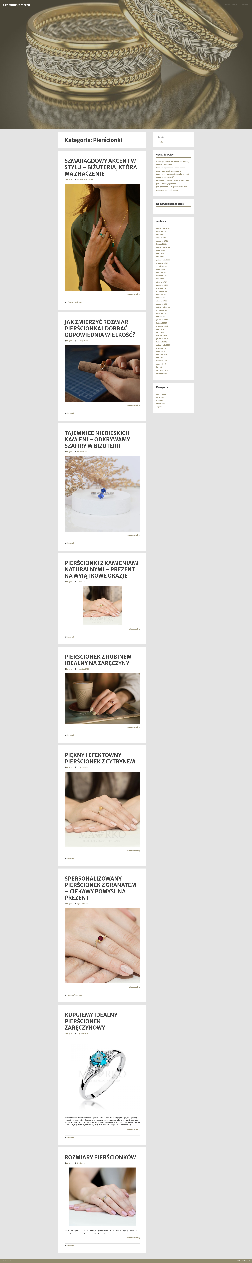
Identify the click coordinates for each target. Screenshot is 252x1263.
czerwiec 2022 (161, 295)
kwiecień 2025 (162, 231)
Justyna (69, 179)
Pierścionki (244, 5)
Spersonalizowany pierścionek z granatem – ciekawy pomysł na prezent (100, 888)
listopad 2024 (161, 244)
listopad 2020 (161, 323)
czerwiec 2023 (161, 272)
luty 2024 (160, 257)
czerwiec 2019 (161, 354)
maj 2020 (160, 329)
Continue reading (133, 294)
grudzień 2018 (162, 370)
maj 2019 (160, 358)
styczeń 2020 (161, 336)
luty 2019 (160, 367)
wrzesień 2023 (162, 263)
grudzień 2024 (162, 241)
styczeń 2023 (161, 282)
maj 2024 (160, 254)
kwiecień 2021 (161, 313)
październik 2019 (163, 345)
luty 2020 (160, 332)
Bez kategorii (161, 394)
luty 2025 (160, 235)
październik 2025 (163, 228)
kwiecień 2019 (161, 361)
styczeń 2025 (161, 238)
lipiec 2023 (160, 269)
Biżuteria (226, 5)
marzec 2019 (161, 364)
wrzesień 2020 (162, 326)
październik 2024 (163, 247)
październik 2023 (163, 260)
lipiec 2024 (160, 250)
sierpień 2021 (161, 310)
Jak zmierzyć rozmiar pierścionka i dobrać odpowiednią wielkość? (100, 328)
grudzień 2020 (162, 320)
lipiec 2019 (160, 351)
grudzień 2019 (162, 339)
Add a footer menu (6, 1260)
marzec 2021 (161, 317)
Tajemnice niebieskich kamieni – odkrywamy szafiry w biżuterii (97, 439)
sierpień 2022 (161, 291)
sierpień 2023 (161, 266)
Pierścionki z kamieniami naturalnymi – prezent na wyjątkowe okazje (102, 569)
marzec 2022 (161, 298)
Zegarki (159, 407)
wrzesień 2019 (162, 348)
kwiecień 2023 (162, 276)
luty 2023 (160, 279)
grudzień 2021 (162, 304)
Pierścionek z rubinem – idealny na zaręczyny (101, 660)
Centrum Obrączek (16, 5)
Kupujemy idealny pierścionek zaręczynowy (91, 1021)
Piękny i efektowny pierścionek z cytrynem (100, 758)
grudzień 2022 (162, 285)
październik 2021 (163, 307)
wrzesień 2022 (162, 288)
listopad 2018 (161, 373)
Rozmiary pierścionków (100, 1157)
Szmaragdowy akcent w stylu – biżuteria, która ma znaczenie (101, 167)
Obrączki (235, 5)
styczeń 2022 (161, 301)
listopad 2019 (161, 342)
